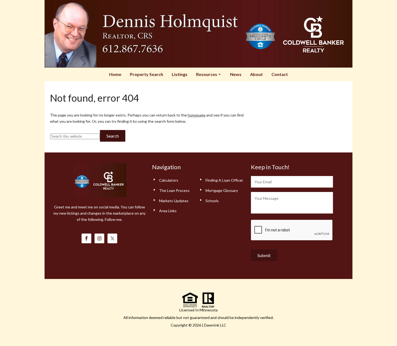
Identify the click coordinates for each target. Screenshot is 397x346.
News (235, 74)
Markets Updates (174, 200)
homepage (197, 115)
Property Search (146, 74)
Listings (179, 74)
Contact (279, 74)
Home (115, 74)
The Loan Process (174, 190)
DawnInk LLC (215, 325)
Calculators (168, 180)
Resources (206, 74)
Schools (212, 200)
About (256, 74)
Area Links (168, 210)
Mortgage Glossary (222, 190)
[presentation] (292, 230)
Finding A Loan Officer (224, 180)
